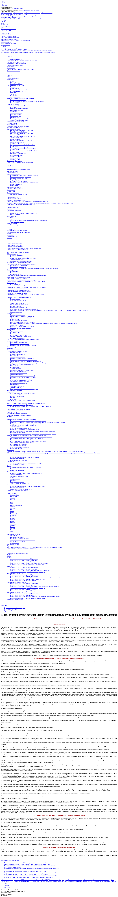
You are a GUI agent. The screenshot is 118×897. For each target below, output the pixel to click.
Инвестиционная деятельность (9, 39)
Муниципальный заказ (13, 534)
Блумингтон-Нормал (16, 505)
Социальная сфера (6, 42)
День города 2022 (15, 158)
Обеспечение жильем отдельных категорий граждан (21, 280)
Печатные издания (12, 123)
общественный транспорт (22, 881)
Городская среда (14, 355)
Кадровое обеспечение (21, 52)
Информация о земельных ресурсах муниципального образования (28, 423)
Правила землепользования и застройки (21, 439)
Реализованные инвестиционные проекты (18, 409)
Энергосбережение (15, 368)
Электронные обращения (17, 259)
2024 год (9, 556)
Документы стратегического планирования (19, 297)
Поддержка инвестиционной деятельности (19, 415)
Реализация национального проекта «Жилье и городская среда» (27, 598)
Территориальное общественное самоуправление (20, 98)
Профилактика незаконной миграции (17, 249)
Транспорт (10, 348)
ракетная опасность (30, 880)
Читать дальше (5, 605)
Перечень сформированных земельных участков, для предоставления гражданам (32, 431)
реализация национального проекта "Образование (24, 559)
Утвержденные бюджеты (17, 303)
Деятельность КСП (12, 216)
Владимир (71, 881)
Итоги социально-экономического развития (22, 316)
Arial (12, 8)
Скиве (12, 511)
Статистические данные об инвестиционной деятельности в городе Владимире (29, 406)
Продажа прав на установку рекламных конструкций (21, 548)
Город (2, 23)
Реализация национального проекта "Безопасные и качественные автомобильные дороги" (35, 577)
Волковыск (13, 524)
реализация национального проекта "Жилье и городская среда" (27, 564)
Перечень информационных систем (17, 194)
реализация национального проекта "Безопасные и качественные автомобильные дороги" (35, 586)
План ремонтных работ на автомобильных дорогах (24, 389)
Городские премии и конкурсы (18, 460)
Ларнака (12, 525)
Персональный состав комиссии (13, 611)
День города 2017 (15, 143)
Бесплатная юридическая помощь (16, 288)
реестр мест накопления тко (17, 354)
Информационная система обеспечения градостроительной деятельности (27, 435)
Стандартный (25, 10)
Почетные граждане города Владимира (18, 126)
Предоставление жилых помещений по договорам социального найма (26, 275)
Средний (31, 10)
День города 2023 (15, 159)
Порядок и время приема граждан (19, 256)
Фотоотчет (13, 94)
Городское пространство (17, 482)
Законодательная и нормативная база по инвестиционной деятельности (26, 403)
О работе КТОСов (15, 103)
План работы (13, 399)
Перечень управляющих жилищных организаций (23, 360)
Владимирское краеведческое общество (21, 118)
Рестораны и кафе (15, 479)
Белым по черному (18, 13)
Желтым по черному (47, 13)
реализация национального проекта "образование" (24, 567)
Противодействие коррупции (15, 246)
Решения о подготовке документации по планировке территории (28, 441)
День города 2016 (15, 139)
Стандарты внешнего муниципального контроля (23, 213)
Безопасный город (6, 34)
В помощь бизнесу (15, 332)
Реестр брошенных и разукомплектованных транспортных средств (25, 294)
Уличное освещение (15, 387)
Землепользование (15, 426)
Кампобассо (13, 499)
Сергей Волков (36, 881)
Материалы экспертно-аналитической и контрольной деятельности (28, 220)
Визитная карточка (12, 171)
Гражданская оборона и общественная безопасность (21, 264)
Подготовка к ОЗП (15, 352)
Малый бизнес (14, 18)
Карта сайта (7, 887)
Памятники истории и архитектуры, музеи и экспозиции (26, 473)
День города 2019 (15, 152)
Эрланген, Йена (14, 495)
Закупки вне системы (13, 544)
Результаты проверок (13, 193)
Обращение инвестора (13, 412)
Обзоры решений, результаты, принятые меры (23, 258)
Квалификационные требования (19, 178)
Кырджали (13, 515)
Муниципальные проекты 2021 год (16, 573)
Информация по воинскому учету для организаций (21, 400)
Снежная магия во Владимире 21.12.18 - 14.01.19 (23, 150)
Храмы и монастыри (16, 474)
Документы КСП (11, 211)
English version (17, 17)
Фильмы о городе (12, 124)
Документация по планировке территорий (22, 442)
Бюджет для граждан (16, 312)
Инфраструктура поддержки (18, 333)
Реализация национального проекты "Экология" (23, 589)
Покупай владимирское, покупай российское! (22, 322)
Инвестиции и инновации (17, 315)
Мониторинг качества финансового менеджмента (24, 309)
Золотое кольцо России (99, 880)
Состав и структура (12, 172)
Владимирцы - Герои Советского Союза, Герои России (22, 60)
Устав (8, 76)
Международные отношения (8, 43)
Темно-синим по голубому (32, 13)
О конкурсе (13, 107)
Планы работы (11, 190)
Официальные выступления (14, 188)
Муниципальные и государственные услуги (19, 262)
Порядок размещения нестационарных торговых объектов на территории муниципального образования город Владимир (43, 323)
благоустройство (40, 880)
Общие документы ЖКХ (17, 386)
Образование (10, 461)
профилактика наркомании (73, 880)
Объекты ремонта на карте (17, 357)
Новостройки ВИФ (15, 284)
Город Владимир (5, 18)
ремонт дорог (4, 883)
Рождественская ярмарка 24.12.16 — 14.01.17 (22, 140)
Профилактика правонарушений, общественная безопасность (24, 248)
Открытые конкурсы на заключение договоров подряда (25, 361)
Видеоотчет (13, 95)
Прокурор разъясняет (16, 274)
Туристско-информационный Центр (20, 483)
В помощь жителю (15, 367)
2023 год (9, 557)
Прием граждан (14, 271)
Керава (12, 509)
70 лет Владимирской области (18, 132)
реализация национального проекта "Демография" (24, 560)
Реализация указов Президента (18, 320)
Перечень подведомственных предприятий (22, 358)
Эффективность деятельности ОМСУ (20, 317)
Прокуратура (10, 270)
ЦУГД (42, 881)
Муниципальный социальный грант (20, 89)
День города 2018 (15, 149)
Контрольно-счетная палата (8, 29)
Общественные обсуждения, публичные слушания (21, 204)
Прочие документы (15, 214)
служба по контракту (87, 880)
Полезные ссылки (15, 97)
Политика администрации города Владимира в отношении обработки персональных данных (26, 50)
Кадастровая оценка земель (17, 432)
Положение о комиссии (10, 609)
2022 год (9, 566)
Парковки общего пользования (18, 383)
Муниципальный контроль (14, 390)
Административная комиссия (15, 349)
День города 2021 (15, 156)
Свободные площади (13, 341)
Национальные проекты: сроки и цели (17, 553)
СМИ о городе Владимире (14, 161)
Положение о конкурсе (16, 110)
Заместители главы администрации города (19, 169)
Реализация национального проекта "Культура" (23, 580)
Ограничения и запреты (16, 184)
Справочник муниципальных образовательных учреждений (26, 463)
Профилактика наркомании (14, 243)
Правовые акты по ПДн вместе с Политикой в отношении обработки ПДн (27, 201)
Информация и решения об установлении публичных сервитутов (28, 421)
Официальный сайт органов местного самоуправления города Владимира (21, 16)
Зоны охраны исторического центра (20, 447)
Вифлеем (12, 527)
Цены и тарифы (14, 365)
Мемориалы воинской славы (15, 65)
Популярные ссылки (6, 860)
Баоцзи (12, 521)
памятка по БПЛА (63, 881)
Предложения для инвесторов (15, 410)
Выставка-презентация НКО (18, 91)
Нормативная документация (15, 599)
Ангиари (12, 498)
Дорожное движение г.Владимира (19, 381)
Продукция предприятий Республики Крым (22, 326)
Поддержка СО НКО (6, 30)
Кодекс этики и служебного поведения (14, 608)
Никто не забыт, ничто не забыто (16, 62)
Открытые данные (6, 32)
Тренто (12, 500)
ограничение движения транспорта (83, 881)
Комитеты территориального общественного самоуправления (27, 101)
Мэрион (12, 508)
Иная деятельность (12, 223)
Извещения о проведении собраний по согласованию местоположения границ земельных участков (37, 422)
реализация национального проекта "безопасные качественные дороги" (30, 570)
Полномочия (10, 166)
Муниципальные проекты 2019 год (16, 592)
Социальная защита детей (17, 464)
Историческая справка (13, 78)
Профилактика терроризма (14, 245)
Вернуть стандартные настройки (19, 14)
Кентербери (13, 496)
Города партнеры (11, 493)
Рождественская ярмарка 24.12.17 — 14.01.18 (22, 145)
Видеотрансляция (5, 33)
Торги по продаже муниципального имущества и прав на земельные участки (28, 545)
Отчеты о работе (11, 191)
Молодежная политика (13, 484)
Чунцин (12, 519)
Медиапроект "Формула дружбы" (16, 121)
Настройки (4, 5)
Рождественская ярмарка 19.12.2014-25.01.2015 (23, 133)
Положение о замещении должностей (20, 177)
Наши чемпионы (15, 469)
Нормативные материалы (17, 396)
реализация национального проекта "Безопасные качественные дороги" (30, 563)
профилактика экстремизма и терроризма (105, 881)
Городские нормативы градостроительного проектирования (26, 438)
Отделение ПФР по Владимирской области (19, 291)
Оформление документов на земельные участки (23, 425)
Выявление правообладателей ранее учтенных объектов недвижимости (26, 287)
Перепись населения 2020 (14, 394)
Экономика (10, 313)
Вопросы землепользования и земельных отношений (21, 419)
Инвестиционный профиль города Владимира (20, 405)
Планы (12, 217)
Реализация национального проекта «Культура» (23, 595)
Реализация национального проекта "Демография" (24, 576)
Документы (43, 18)
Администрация (5, 26)
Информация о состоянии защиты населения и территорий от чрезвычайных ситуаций (34, 268)
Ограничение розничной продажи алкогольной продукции (23, 339)
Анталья (12, 528)
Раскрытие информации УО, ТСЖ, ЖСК (21, 370)
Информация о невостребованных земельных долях (24, 429)
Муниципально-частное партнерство (17, 413)
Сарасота (12, 506)
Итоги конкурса (14, 117)
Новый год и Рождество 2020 (18, 153)
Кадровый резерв (15, 179)
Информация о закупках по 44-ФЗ (19, 538)
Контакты (13, 92)
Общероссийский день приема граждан (21, 261)
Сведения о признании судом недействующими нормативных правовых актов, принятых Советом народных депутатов (40, 203)
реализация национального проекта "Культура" (23, 561)
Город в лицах (14, 82)
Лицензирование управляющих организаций (22, 376)
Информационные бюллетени (18, 265)
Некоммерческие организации (15, 85)
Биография (10, 165)
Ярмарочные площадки (16, 325)
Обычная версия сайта (7, 17)
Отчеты (12, 219)
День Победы (4, 20)
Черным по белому (6, 13)
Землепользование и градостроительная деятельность (15, 40)
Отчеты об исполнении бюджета (19, 304)
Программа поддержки (16, 331)
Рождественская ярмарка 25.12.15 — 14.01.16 (22, 136)
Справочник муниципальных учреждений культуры (24, 457)
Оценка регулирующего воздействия (20, 328)
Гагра (11, 530)
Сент (11, 503)
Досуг (12, 477)
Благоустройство (15, 384)
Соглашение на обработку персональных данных (14, 49)
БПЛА (23, 880)
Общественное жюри (16, 113)
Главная (3, 52)
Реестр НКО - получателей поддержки (17, 490)
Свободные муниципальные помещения (21, 336)
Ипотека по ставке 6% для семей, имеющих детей (20, 286)
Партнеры (3, 46)
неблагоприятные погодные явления (11, 880)
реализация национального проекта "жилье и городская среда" (27, 572)
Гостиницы (13, 480)
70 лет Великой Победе (16, 84)
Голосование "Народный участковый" (17, 293)
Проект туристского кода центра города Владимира (21, 162)
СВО (30, 881)
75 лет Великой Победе (16, 155)
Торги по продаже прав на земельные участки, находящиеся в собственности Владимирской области (34, 547)
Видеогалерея (11, 68)
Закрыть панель (5, 14)
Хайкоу (12, 516)
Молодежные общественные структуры (21, 489)
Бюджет (9, 301)
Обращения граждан (24, 18)
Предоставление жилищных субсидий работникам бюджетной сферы (26, 281)
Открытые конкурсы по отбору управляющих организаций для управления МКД (32, 362)
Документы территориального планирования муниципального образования (31, 437)
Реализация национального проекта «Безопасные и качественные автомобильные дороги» (35, 596)
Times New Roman (19, 8)
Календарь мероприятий (17, 458)
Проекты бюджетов (15, 306)
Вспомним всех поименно (14, 59)
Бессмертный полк (12, 57)
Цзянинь (12, 518)
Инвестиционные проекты (14, 408)
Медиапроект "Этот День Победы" (16, 63)
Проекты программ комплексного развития (22, 378)
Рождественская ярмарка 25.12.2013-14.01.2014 (23, 130)
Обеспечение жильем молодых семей (17, 278)
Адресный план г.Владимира (18, 445)
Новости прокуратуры (16, 272)
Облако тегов (16, 860)
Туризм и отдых (11, 471)
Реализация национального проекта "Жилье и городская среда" (27, 579)
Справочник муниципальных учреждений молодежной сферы (27, 486)
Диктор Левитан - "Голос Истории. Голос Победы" (21, 69)
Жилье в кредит (11, 283)
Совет (2, 27)
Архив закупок (14, 543)
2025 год (9, 554)
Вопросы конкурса (15, 116)
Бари (11, 502)
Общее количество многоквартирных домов (22, 364)
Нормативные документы (14, 210)
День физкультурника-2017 (17, 142)
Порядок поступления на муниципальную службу (24, 175)
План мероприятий (15, 114)
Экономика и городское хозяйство (10, 37)
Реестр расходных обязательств (18, 307)
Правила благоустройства (17, 448)
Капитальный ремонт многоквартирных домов (23, 377)
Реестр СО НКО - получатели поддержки (18, 232)
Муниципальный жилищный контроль (21, 380)
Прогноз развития (15, 299)
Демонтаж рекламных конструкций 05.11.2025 (23, 393)
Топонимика (10, 450)
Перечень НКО (14, 88)
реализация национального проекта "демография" (24, 569)
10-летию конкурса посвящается (19, 120)
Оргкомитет (13, 111)
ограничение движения (50, 881)
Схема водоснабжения (16, 374)
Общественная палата (13, 104)
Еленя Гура (13, 512)
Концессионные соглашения (18, 371)
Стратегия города (35, 18)
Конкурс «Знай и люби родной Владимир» (19, 105)
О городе (9, 75)
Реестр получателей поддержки (19, 335)
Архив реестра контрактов (17, 541)
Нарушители (10, 392)
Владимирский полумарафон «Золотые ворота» (23, 148)
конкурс (108, 880)
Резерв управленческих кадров (18, 181)
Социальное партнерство (14, 347)
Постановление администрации (19, 108)
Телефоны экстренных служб (18, 267)
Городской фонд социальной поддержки (18, 290)
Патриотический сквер (13, 71)
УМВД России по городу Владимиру (55, 880)
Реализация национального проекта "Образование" (24, 575)
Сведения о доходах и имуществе (16, 200)
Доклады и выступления (17, 222)
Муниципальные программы (18, 300)
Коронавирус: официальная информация (18, 252)
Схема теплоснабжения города (18, 373)
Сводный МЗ (13, 535)
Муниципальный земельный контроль (20, 428)
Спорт (9, 466)
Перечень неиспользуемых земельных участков (23, 345)
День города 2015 (15, 134)
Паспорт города (14, 319)
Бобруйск (12, 522)
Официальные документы (14, 187)
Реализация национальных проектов (11, 47)
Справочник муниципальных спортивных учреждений (25, 467)
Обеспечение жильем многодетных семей (18, 277)
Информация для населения (8, 36)
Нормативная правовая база (18, 100)
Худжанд (12, 531)
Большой (36, 10)
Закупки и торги (5, 45)
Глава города (4, 24)
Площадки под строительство (18, 342)
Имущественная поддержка (17, 338)
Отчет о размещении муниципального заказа (22, 540)
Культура (9, 455)
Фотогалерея (10, 66)
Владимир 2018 (14, 146)
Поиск (2, 4)
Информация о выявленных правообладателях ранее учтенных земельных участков (33, 434)
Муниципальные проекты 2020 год (16, 582)
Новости (3, 21)
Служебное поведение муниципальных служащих (41, 52)
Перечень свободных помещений (19, 344)
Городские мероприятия (13, 129)
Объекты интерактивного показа (19, 476)
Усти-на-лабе (13, 514)
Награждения (14, 185)
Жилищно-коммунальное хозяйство (17, 351)
